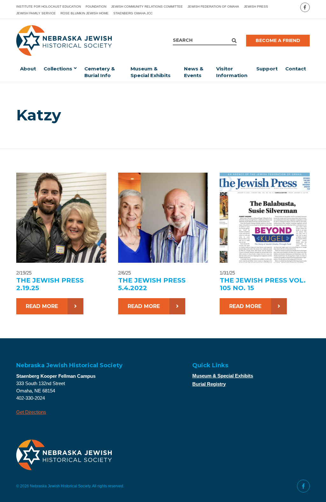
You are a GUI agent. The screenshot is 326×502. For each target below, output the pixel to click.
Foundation (96, 6)
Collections (58, 69)
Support (267, 69)
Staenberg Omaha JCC (132, 13)
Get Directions (31, 412)
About (28, 69)
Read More (42, 306)
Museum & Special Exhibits (151, 72)
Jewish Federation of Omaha (213, 6)
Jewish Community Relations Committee (147, 6)
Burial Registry (209, 384)
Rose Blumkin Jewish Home (84, 13)
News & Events (193, 72)
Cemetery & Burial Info (99, 72)
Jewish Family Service (36, 13)
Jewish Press (256, 6)
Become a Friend (278, 40)
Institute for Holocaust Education (48, 6)
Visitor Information (231, 72)
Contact (295, 69)
